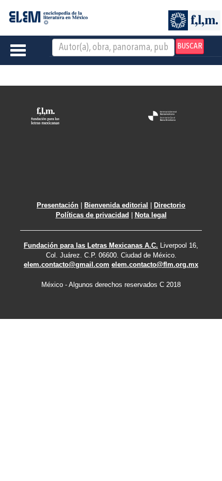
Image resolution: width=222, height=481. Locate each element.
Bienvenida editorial (116, 205)
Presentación (57, 205)
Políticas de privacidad (92, 215)
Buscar (189, 46)
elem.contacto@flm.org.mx (155, 264)
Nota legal (151, 215)
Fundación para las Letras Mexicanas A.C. (91, 245)
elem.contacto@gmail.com (66, 264)
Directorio (169, 205)
